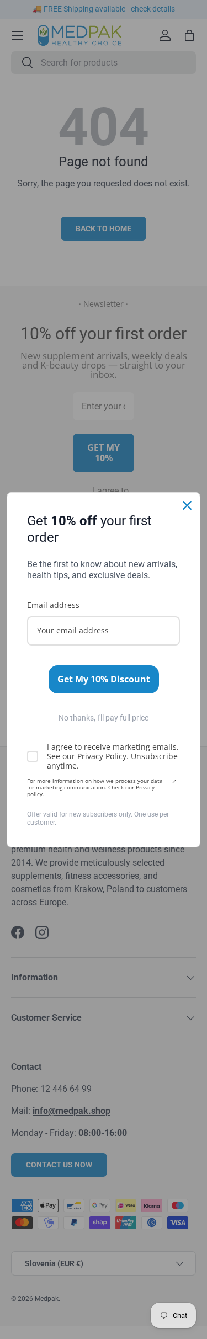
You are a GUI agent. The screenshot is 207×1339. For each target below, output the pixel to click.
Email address (53, 605)
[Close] (187, 505)
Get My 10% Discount (103, 679)
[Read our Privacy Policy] (173, 782)
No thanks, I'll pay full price (103, 717)
